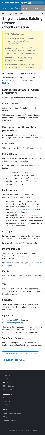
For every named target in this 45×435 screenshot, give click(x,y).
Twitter (6, 405)
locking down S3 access (26, 209)
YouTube (6, 401)
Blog (5, 417)
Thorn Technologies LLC (12, 413)
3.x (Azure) (26, 8)
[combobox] (35, 2)
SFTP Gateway (9, 386)
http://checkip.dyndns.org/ (13, 322)
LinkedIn (6, 398)
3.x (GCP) (35, 8)
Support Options (9, 420)
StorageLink (8, 389)
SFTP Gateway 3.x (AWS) (10, 8)
